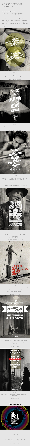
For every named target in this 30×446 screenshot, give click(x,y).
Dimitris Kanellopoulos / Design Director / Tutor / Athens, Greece (12, 4)
